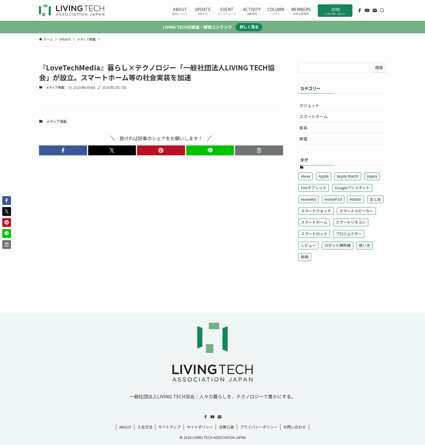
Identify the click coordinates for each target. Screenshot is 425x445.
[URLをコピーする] (259, 150)
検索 (379, 67)
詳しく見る (249, 27)
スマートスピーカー (356, 211)
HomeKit (308, 199)
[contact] (375, 10)
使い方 (364, 245)
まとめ (375, 199)
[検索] (382, 10)
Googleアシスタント (352, 187)
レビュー (308, 245)
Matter (355, 199)
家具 (303, 128)
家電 (303, 139)
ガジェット (309, 105)
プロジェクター (349, 233)
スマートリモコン (351, 222)
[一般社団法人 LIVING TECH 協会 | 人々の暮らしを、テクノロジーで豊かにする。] (71, 10)
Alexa (305, 176)
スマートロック (314, 233)
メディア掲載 (55, 87)
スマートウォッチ (316, 211)
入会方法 (144, 427)
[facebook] (360, 10)
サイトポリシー (200, 427)
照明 (304, 257)
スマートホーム (313, 116)
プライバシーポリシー (259, 427)
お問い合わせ (294, 427)
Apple (324, 176)
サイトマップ (169, 427)
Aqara (372, 176)
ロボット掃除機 (337, 245)
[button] (63, 150)
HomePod (333, 199)
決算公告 (226, 427)
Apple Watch (348, 176)
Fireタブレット (313, 187)
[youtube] (367, 10)
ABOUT (125, 427)
